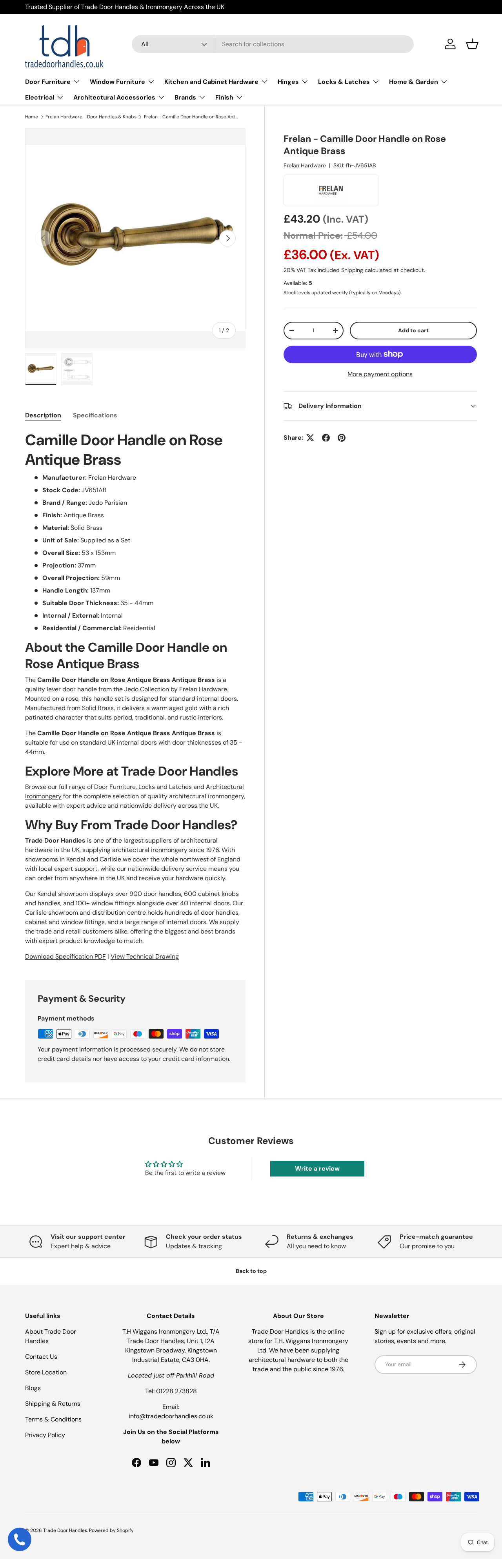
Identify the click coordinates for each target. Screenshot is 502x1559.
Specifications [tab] (95, 415)
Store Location (46, 1372)
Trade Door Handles (65, 1530)
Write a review (317, 1168)
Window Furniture (117, 82)
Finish (224, 97)
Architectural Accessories (114, 97)
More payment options (380, 374)
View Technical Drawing (145, 956)
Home (31, 117)
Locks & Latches (344, 82)
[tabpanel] (135, 696)
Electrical (39, 97)
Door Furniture (48, 82)
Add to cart (413, 330)
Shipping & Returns (52, 1403)
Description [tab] (43, 415)
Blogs (33, 1388)
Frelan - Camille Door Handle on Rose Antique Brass (191, 117)
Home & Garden (413, 82)
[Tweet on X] (310, 438)
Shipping (352, 270)
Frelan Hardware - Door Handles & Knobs (90, 117)
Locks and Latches (165, 787)
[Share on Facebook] (326, 438)
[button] (472, 44)
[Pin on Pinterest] (341, 438)
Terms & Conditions (53, 1419)
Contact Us (41, 1356)
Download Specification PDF (65, 956)
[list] (135, 238)
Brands (185, 97)
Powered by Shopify (111, 1530)
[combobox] (273, 44)
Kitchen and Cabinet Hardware (211, 82)
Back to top (251, 1270)
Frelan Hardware (305, 165)
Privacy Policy (45, 1435)
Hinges (288, 82)
